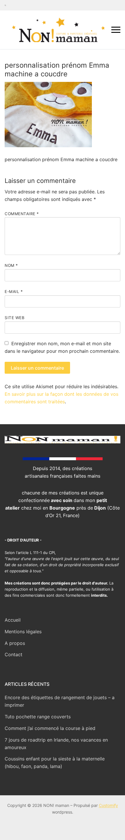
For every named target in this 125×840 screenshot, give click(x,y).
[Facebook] (94, 5)
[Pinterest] (115, 5)
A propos (15, 643)
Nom (11, 265)
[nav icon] (115, 30)
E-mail (14, 291)
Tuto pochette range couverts (38, 717)
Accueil (13, 620)
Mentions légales (23, 631)
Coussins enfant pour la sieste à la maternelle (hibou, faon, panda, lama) (55, 762)
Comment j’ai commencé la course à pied (50, 728)
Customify (108, 805)
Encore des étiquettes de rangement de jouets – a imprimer (60, 701)
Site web (14, 317)
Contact (13, 654)
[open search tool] (5, 5)
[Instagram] (104, 5)
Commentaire (22, 213)
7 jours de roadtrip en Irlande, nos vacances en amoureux (56, 743)
